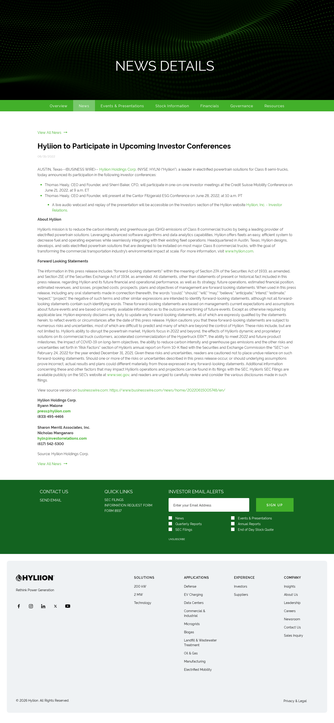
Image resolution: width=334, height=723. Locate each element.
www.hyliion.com (239, 250)
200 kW (140, 586)
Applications (196, 577)
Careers (290, 610)
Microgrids (192, 623)
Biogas (189, 632)
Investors (240, 586)
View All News (49, 132)
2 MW (138, 594)
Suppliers (241, 594)
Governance (241, 105)
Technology (142, 602)
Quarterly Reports (188, 523)
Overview (58, 105)
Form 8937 (113, 510)
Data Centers (194, 602)
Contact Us (292, 627)
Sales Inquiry (293, 635)
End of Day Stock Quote (256, 529)
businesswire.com (93, 389)
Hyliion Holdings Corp (117, 169)
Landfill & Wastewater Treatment (200, 642)
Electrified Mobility (198, 669)
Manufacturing (195, 661)
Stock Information (172, 105)
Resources (274, 105)
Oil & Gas (191, 653)
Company (292, 577)
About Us (291, 594)
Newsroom (292, 619)
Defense (190, 586)
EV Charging (193, 594)
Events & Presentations (122, 105)
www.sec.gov (118, 374)
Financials (209, 105)
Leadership (292, 602)
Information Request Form (128, 505)
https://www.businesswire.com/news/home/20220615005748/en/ (167, 389)
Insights (289, 586)
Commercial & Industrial (194, 613)
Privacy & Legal (295, 700)
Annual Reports (249, 523)
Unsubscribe (177, 539)
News (84, 105)
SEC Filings (114, 499)
